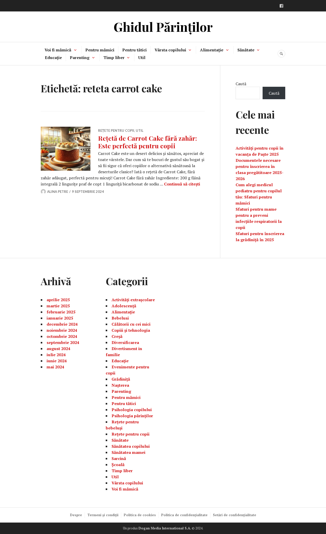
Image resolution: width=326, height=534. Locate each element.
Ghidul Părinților (163, 26)
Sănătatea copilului (131, 446)
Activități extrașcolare (133, 299)
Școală (118, 464)
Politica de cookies (140, 515)
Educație (53, 57)
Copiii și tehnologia (131, 330)
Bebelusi (120, 318)
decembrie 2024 (62, 324)
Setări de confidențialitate (234, 515)
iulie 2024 (56, 354)
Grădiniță (121, 379)
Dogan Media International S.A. (165, 528)
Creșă (117, 336)
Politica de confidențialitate (184, 515)
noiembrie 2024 (62, 330)
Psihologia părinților (132, 415)
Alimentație (211, 50)
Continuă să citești (182, 184)
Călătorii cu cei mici (131, 324)
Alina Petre (57, 192)
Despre (76, 515)
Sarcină (119, 458)
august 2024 (58, 348)
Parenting (79, 57)
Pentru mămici (99, 50)
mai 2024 (55, 367)
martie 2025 (58, 306)
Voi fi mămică (58, 50)
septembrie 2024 (63, 342)
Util (141, 57)
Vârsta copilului (170, 50)
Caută (241, 83)
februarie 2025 (61, 312)
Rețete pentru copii (116, 130)
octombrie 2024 (62, 336)
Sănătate (245, 50)
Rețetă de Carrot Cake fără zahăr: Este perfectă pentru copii (147, 142)
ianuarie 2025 (60, 318)
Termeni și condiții (102, 515)
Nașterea (120, 385)
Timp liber (114, 57)
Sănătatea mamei (128, 452)
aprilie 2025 (58, 299)
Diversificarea (125, 342)
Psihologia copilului (132, 409)
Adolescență (124, 306)
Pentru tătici (134, 50)
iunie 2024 (57, 361)
